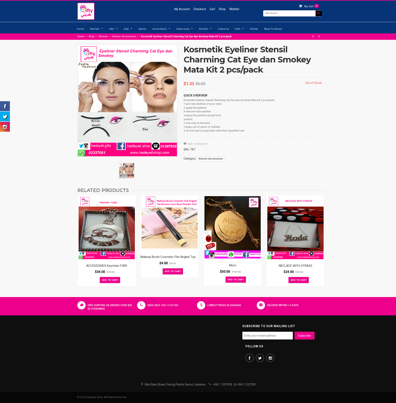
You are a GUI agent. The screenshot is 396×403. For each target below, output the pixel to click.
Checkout (199, 9)
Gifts (237, 28)
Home (80, 28)
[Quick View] (132, 256)
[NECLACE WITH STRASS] (295, 227)
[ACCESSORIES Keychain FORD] (107, 227)
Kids (126, 28)
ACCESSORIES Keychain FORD (106, 266)
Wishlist (234, 9)
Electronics (183, 28)
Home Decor (159, 28)
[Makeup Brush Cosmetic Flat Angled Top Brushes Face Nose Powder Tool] (169, 223)
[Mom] (232, 227)
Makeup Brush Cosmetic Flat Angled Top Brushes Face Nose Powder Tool (190, 257)
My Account (182, 9)
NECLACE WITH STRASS (295, 266)
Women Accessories (124, 36)
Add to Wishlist (197, 144)
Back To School (273, 28)
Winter (254, 28)
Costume (223, 28)
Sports (142, 28)
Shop (222, 9)
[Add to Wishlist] (96, 279)
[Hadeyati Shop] (85, 11)
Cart (212, 9)
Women (94, 28)
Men (111, 28)
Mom (232, 265)
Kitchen (203, 28)
